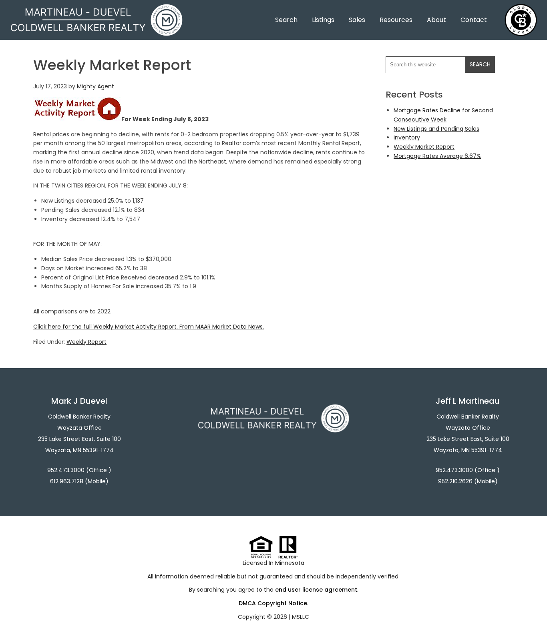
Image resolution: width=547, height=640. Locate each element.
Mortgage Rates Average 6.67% (437, 156)
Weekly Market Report (424, 147)
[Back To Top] (532, 617)
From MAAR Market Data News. (221, 327)
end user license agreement (316, 590)
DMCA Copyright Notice (273, 603)
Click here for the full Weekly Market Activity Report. (105, 327)
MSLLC (300, 617)
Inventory (407, 138)
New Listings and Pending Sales (436, 129)
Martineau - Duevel (96, 9)
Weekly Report (86, 342)
